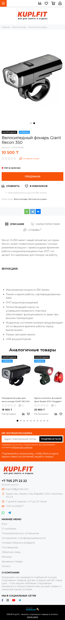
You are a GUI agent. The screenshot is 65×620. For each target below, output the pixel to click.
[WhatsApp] (26, 211)
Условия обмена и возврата (18, 542)
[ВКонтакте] (38, 211)
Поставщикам (10, 547)
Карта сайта (32, 617)
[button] (31, 123)
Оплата (6, 566)
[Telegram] (32, 211)
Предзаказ (32, 176)
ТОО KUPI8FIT (15, 506)
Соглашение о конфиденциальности (24, 538)
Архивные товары (12, 561)
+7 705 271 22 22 (14, 481)
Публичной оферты (21, 447)
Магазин (7, 556)
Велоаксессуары (37, 199)
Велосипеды (21, 199)
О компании (9, 528)
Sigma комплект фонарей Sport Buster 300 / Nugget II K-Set (48, 400)
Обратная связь (11, 552)
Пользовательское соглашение (20, 533)
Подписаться (51, 438)
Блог (4, 523)
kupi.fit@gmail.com (17, 489)
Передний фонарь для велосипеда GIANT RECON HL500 (16, 400)
